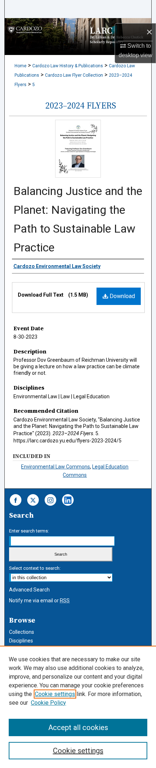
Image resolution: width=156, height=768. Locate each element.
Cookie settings (55, 694)
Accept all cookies (78, 727)
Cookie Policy (48, 702)
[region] (78, 707)
